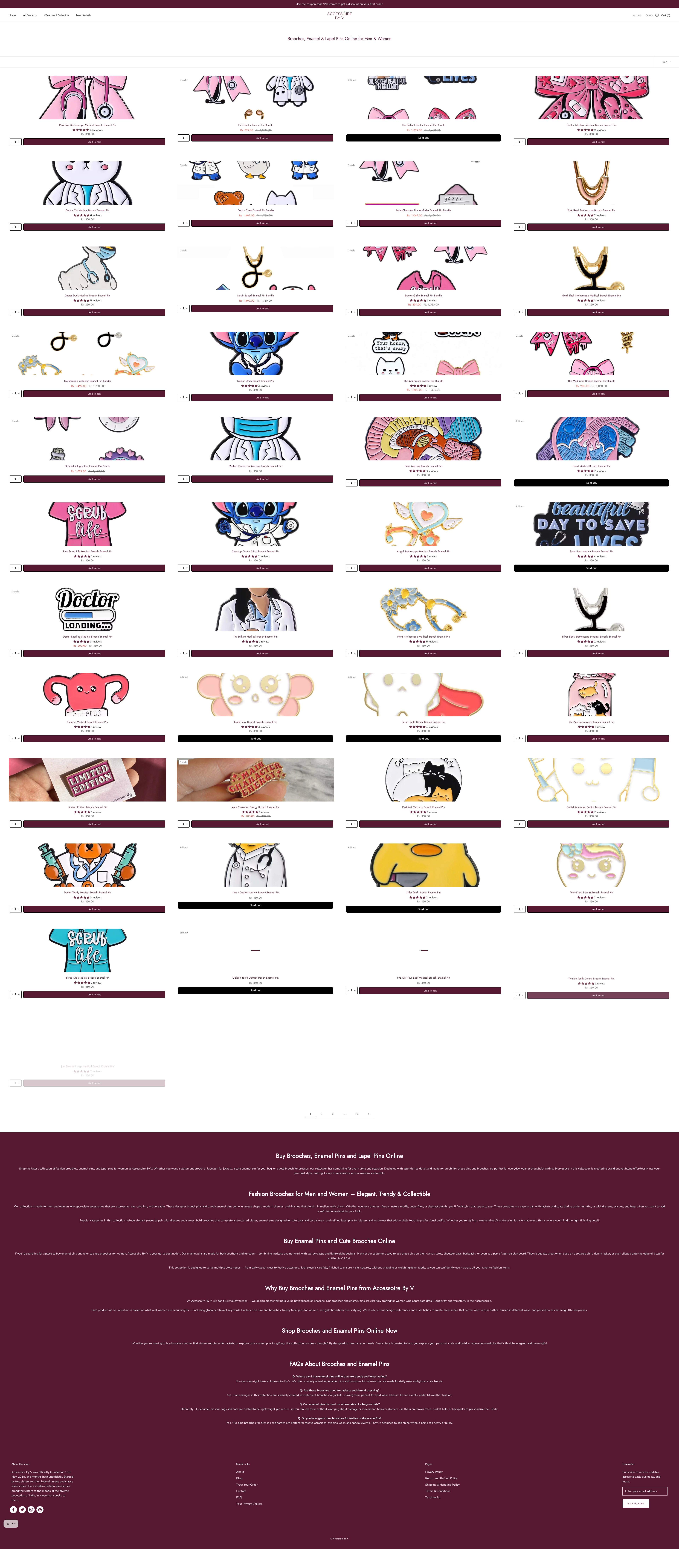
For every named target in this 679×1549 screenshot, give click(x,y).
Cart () (665, 15)
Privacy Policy (434, 1472)
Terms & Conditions (437, 1491)
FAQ (239, 1497)
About (240, 1472)
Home (12, 15)
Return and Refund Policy (441, 1478)
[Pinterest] (39, 1509)
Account (637, 15)
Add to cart (94, 141)
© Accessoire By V (339, 1538)
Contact (241, 1491)
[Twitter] (22, 1509)
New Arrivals (83, 15)
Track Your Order (247, 1485)
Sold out (423, 137)
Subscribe (636, 1503)
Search (649, 15)
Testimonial (432, 1497)
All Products (30, 15)
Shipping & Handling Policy (442, 1485)
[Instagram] (31, 1509)
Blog (239, 1478)
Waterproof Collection (56, 15)
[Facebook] (13, 1509)
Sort (665, 62)
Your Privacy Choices (249, 1504)
